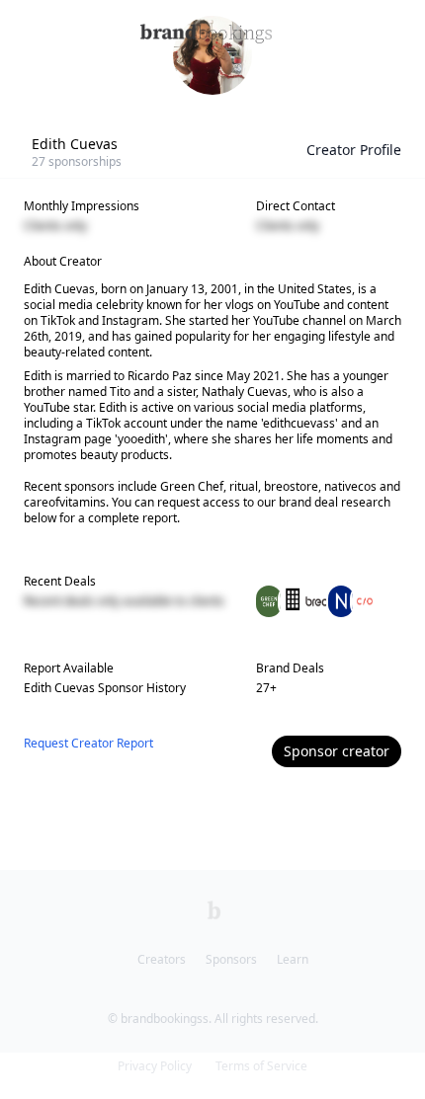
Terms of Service (261, 1066)
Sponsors (231, 959)
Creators (161, 959)
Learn (292, 959)
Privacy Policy (155, 1066)
